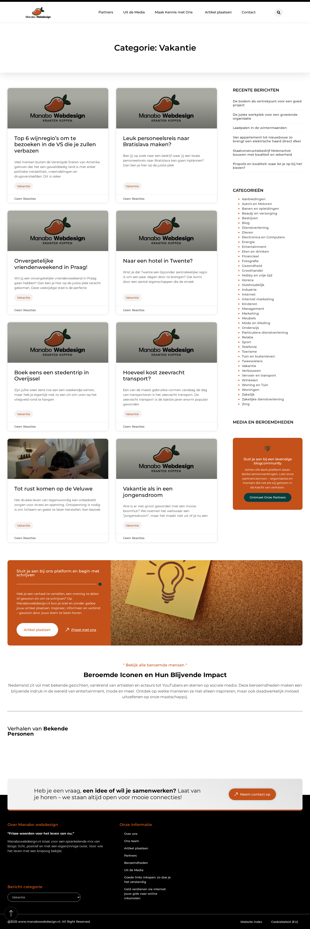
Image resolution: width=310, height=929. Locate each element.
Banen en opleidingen (260, 209)
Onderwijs (250, 328)
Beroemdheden (136, 863)
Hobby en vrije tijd (257, 275)
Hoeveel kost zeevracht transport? (154, 375)
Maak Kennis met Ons (174, 12)
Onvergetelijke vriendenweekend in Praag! (50, 264)
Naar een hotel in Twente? (158, 261)
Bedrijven (250, 218)
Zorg (246, 404)
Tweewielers (252, 361)
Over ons (131, 833)
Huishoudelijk (253, 285)
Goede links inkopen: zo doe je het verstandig (147, 879)
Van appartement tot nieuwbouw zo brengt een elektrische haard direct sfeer (267, 139)
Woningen (250, 390)
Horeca (247, 280)
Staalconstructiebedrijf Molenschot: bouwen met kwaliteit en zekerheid (262, 153)
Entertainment (254, 247)
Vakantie (249, 366)
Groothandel (252, 271)
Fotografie (250, 261)
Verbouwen (251, 371)
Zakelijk (248, 394)
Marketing (250, 313)
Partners (105, 12)
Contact (249, 12)
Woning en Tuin (255, 385)
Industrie (249, 290)
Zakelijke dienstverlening (263, 399)
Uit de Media (134, 12)
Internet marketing (258, 299)
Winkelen (250, 380)
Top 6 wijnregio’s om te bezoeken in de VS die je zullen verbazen (55, 144)
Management (253, 309)
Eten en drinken (255, 251)
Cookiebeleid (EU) (284, 922)
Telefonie (249, 347)
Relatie (247, 337)
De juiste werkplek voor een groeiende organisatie (265, 117)
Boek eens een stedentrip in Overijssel (51, 375)
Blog (246, 223)
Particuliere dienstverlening (265, 332)
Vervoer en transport (259, 375)
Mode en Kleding (256, 323)
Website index (251, 922)
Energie (248, 242)
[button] (278, 12)
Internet (249, 294)
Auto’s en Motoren (257, 204)
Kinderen (249, 304)
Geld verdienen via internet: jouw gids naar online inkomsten (145, 893)
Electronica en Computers (263, 237)
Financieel (250, 256)
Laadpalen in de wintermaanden (260, 128)
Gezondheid (252, 266)
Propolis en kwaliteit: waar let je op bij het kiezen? (267, 166)
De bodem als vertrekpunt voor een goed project (267, 103)
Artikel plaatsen (218, 12)
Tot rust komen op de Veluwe (53, 488)
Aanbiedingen (254, 199)
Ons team (131, 841)
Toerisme (249, 352)
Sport (246, 342)
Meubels (249, 318)
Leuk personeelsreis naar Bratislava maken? (156, 141)
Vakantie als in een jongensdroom (148, 491)
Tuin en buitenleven (258, 356)
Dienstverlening (255, 228)
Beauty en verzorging (259, 213)
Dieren (247, 232)
